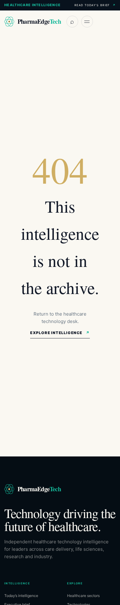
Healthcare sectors (83, 595)
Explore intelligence (60, 332)
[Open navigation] (87, 21)
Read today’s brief (95, 5)
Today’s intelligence (21, 595)
